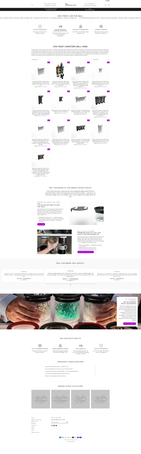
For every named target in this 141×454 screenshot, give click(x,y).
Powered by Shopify (70, 441)
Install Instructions (35, 432)
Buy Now (41, 79)
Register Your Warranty (36, 419)
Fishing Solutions (50, 5)
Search (32, 417)
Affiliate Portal (34, 421)
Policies (33, 428)
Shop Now (41, 224)
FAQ (32, 430)
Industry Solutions (90, 5)
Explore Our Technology (86, 252)
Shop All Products (129, 323)
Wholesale (33, 423)
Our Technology (90, 3)
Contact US (33, 425)
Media (32, 427)
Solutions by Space (50, 3)
